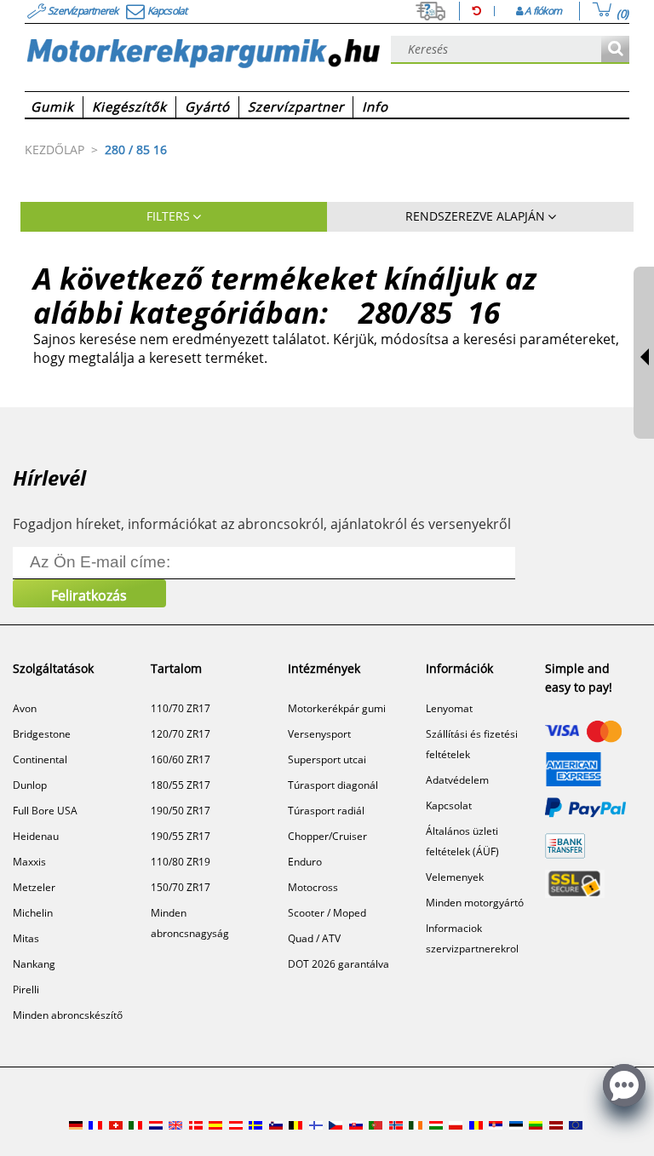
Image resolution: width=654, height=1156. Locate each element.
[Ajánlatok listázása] (615, 50)
